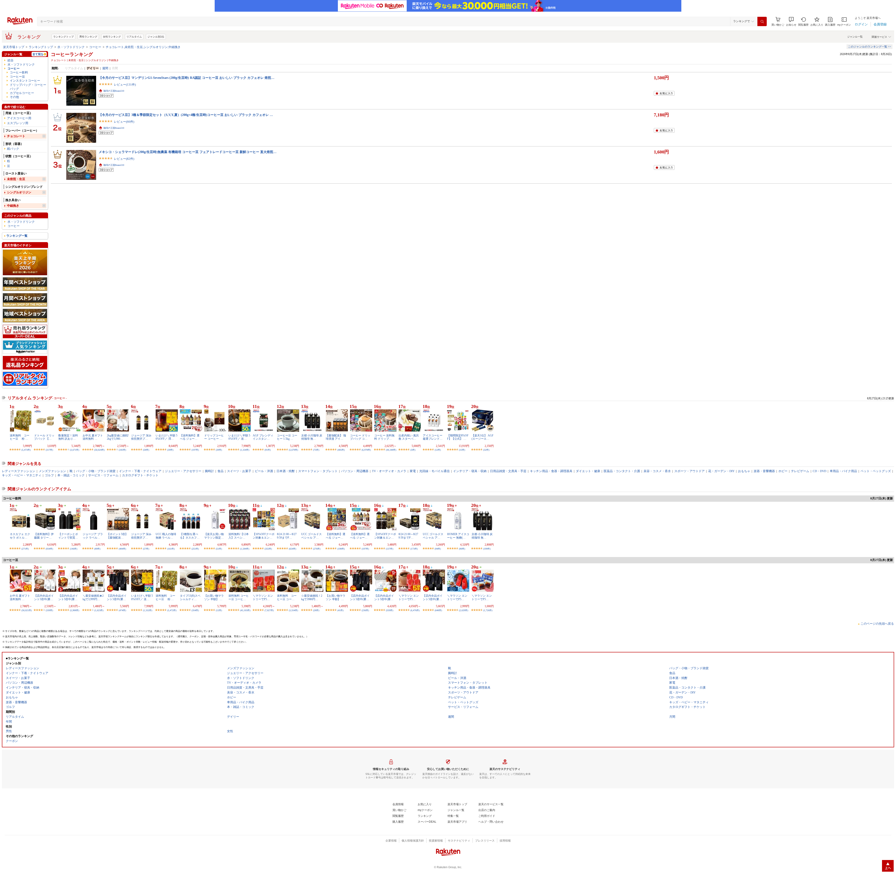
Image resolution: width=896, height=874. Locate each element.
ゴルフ (49, 475)
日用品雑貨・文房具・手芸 (508, 471)
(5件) (412, 450)
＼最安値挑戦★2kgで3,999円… (93, 597)
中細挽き (13, 205)
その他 (14, 97)
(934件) (49, 548)
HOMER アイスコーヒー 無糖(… (458, 536)
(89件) (97, 548)
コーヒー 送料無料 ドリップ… (384, 437)
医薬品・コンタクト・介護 (622, 471)
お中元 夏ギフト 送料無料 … (93, 437)
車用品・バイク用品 (843, 471)
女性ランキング (112, 36)
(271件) (25, 548)
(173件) (414, 548)
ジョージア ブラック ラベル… (93, 536)
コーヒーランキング (72, 54)
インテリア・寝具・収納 (469, 471)
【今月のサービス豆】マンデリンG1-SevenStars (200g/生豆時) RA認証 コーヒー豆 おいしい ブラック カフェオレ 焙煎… (186, 78)
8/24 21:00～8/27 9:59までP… (287, 536)
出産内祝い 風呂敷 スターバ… (409, 437)
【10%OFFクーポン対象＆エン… (263, 536)
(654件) (292, 548)
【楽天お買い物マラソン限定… (214, 536)
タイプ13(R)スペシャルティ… (190, 597)
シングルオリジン (19, 192)
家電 (413, 471)
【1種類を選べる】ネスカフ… (190, 536)
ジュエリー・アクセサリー (183, 471)
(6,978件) (366, 450)
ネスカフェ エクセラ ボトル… (20, 536)
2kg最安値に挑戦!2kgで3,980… (118, 437)
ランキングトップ (63, 36)
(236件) (365, 610)
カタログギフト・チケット (140, 475)
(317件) (49, 450)
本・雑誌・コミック (71, 475)
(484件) (122, 548)
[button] (791, 21)
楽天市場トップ (13, 47)
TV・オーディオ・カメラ (389, 471)
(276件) (316, 548)
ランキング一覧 (17, 235)
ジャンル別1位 (155, 36)
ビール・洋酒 (264, 471)
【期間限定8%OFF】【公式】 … (458, 437)
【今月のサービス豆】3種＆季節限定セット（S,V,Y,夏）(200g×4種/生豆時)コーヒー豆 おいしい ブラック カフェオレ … (186, 115)
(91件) (268, 450)
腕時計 (209, 471)
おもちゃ (744, 471)
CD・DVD (819, 471)
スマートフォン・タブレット (318, 471)
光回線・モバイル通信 (434, 471)
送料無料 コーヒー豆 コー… (287, 597)
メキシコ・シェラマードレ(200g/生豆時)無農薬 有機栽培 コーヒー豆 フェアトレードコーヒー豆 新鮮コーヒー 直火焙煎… (187, 152)
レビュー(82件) (124, 158)
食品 (220, 471)
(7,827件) (269, 610)
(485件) (341, 450)
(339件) (49, 610)
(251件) (195, 548)
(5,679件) (293, 450)
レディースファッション (18, 471)
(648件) (438, 610)
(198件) (341, 548)
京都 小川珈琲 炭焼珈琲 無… (311, 437)
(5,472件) (171, 610)
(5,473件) (26, 450)
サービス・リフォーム (103, 475)
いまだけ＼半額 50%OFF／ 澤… (166, 437)
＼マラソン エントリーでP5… (263, 597)
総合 (10, 60)
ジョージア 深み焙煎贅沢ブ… (141, 437)
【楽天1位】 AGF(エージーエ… (483, 437)
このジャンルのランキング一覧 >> (869, 46)
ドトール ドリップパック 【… (44, 437)
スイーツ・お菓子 (239, 471)
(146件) (73, 548)
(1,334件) (244, 450)
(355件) (268, 548)
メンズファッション (52, 471)
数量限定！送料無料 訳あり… (68, 437)
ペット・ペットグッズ (876, 471)
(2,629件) (463, 610)
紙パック (13, 148)
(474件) (122, 610)
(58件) (146, 450)
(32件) (486, 450)
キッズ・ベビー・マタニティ (21, 475)
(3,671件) (74, 450)
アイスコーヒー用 (19, 118)
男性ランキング (88, 36)
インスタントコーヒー (25, 80)
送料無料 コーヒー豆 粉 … (19, 437)
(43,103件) (245, 610)
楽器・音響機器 (764, 471)
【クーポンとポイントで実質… (68, 536)
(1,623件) (98, 610)
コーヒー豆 (17, 76)
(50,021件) (26, 610)
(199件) (486, 548)
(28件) (316, 610)
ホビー (783, 471)
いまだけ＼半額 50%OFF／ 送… (239, 437)
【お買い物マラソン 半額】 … (214, 597)
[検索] (762, 21)
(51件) (219, 548)
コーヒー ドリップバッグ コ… (360, 437)
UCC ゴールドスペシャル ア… (311, 536)
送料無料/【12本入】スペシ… (238, 536)
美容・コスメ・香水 (657, 471)
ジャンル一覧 (855, 36)
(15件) (462, 450)
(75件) (316, 450)
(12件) (438, 450)
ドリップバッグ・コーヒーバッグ (28, 87)
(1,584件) (244, 548)
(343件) (122, 450)
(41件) (340, 610)
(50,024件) (99, 450)
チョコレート (16, 136)
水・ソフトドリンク (71, 47)
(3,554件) (293, 610)
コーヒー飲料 (19, 72)
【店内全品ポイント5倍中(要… (44, 597)
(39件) (170, 450)
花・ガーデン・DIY (721, 471)
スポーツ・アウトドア (689, 471)
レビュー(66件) (124, 121)
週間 (105, 68)
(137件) (389, 548)
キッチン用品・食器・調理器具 (551, 471)
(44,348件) (391, 450)
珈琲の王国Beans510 (113, 91)
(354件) (195, 610)
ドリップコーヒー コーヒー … (214, 437)
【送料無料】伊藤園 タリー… (44, 536)
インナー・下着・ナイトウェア (140, 471)
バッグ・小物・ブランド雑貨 (96, 471)
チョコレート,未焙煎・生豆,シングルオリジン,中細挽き (143, 47)
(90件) (462, 548)
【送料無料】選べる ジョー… (190, 437)
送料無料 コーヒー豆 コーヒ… (238, 597)
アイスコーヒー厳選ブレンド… (432, 437)
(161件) (171, 548)
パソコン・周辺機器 (354, 471)
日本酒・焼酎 (285, 471)
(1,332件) (147, 610)
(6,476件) (415, 610)
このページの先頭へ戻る (877, 623)
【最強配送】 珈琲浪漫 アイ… (336, 437)
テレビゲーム (800, 471)
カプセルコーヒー (22, 93)
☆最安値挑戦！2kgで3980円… (311, 597)
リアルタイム (134, 36)
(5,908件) (74, 610)
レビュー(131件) (125, 84)
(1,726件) (487, 610)
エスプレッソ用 (17, 123)
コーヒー (95, 47)
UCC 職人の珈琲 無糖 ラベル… (166, 536)
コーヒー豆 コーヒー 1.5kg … (287, 437)
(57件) (146, 548)
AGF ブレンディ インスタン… (263, 437)
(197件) (195, 450)
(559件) (389, 610)
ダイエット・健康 (588, 471)
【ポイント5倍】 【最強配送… (117, 536)
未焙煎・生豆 (16, 179)
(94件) (438, 548)
